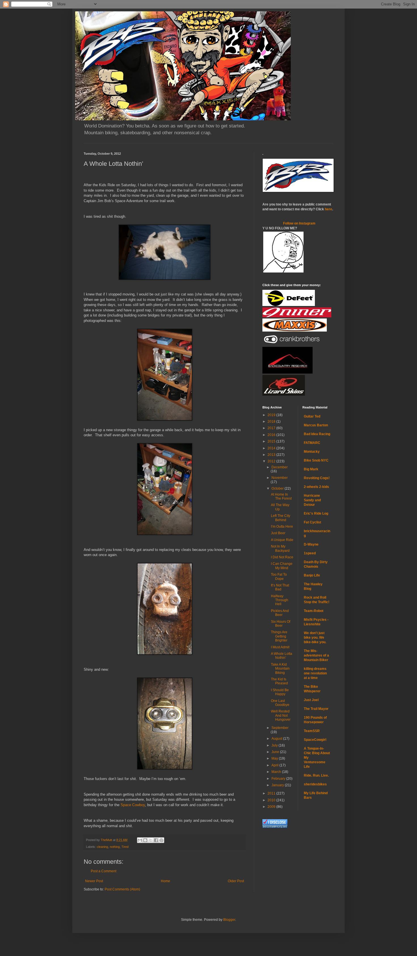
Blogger (229, 920)
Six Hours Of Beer (280, 624)
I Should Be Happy (280, 692)
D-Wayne (311, 544)
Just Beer (278, 533)
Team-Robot (313, 611)
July (275, 745)
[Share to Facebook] (156, 840)
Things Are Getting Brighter (279, 636)
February (278, 779)
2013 (272, 455)
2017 (272, 428)
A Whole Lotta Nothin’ (281, 656)
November (279, 478)
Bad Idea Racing (317, 434)
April (275, 765)
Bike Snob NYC (316, 460)
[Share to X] (150, 840)
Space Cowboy (133, 805)
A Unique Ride (282, 540)
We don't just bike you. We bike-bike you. (315, 637)
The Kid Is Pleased (279, 681)
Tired (125, 846)
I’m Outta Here (282, 527)
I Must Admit (280, 647)
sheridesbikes (315, 784)
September (279, 728)
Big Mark (311, 469)
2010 (272, 800)
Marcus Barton (316, 425)
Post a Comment (103, 871)
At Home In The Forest (281, 496)
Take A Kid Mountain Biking (280, 669)
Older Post (236, 881)
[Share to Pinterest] (161, 840)
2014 (272, 448)
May (275, 758)
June (275, 752)
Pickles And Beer (280, 613)
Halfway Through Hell (279, 600)
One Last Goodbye (280, 703)
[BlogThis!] (145, 840)
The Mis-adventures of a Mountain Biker (316, 655)
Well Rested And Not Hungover (280, 715)
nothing (115, 846)
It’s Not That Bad (280, 587)
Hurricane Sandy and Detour (312, 500)
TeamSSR (312, 731)
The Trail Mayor (316, 709)
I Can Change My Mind (281, 566)
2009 (272, 807)
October (278, 488)
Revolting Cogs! (317, 478)
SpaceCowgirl (315, 740)
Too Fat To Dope (279, 576)
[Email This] (140, 840)
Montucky (312, 452)
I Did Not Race (282, 557)
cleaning (102, 846)
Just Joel (311, 700)
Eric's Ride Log (316, 513)
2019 (272, 415)
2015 (272, 441)
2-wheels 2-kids (316, 487)
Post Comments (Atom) (122, 889)
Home (165, 881)
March (276, 772)
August (277, 739)
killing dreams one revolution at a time (315, 673)
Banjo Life (312, 575)
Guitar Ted (312, 416)
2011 (272, 793)
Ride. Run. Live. (316, 775)
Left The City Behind (280, 518)
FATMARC (312, 443)
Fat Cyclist (312, 522)
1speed (310, 553)
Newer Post (94, 881)
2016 (272, 435)
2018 (272, 422)
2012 (272, 461)
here (328, 209)
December (279, 467)
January (278, 785)
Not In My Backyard (280, 548)
